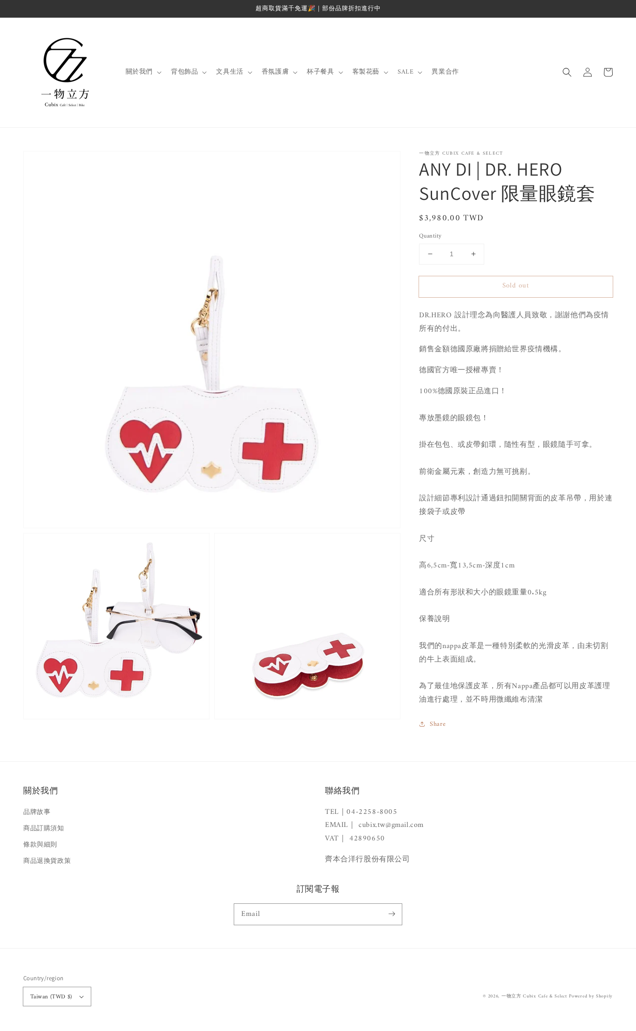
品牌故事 (36, 812)
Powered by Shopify (591, 996)
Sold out (515, 286)
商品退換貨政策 (47, 861)
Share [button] (438, 724)
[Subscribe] (391, 914)
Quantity (430, 236)
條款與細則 (40, 845)
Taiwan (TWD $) (51, 996)
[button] (567, 72)
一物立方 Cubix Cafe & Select (534, 996)
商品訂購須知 (43, 828)
